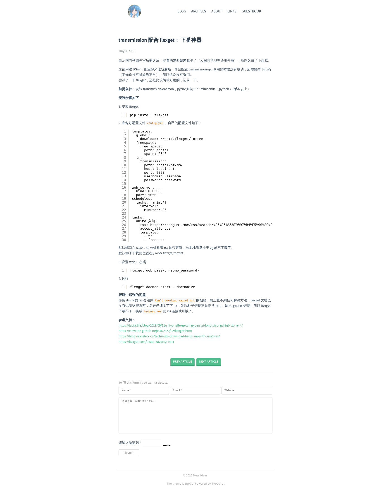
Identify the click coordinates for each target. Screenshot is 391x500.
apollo (189, 484)
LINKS (231, 11)
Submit (128, 453)
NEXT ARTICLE (208, 362)
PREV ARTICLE (182, 362)
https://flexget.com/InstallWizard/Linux (146, 342)
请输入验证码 (130, 443)
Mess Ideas (200, 476)
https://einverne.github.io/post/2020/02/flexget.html (155, 331)
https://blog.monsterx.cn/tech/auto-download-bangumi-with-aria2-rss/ (169, 336)
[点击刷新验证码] (167, 443)
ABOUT (216, 11)
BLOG (181, 11)
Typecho (217, 484)
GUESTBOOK (251, 11)
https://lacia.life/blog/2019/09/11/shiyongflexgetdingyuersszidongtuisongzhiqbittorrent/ (181, 325)
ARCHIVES (198, 11)
